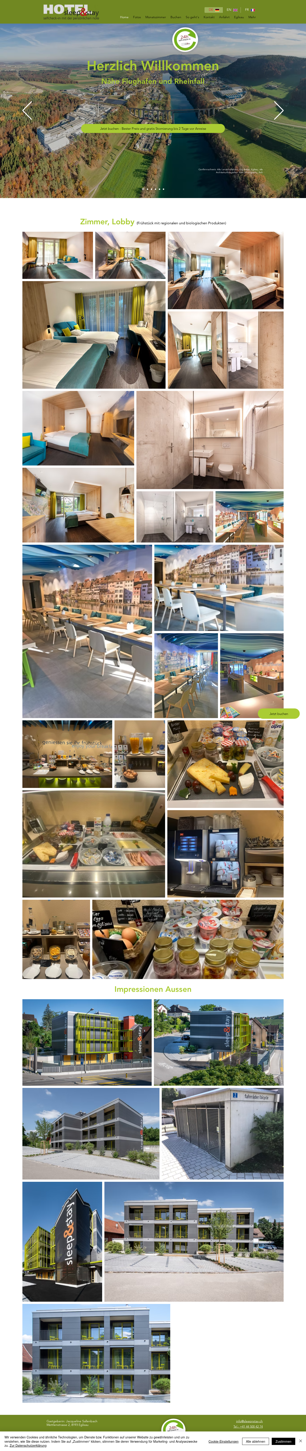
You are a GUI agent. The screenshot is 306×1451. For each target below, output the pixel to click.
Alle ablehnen (255, 1441)
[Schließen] (300, 1441)
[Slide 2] (151, 189)
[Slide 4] (159, 189)
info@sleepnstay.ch (249, 1421)
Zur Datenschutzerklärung (28, 1445)
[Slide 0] (142, 189)
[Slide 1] (146, 189)
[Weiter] (279, 110)
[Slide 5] (163, 189)
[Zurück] (27, 110)
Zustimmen (283, 1441)
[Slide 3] (155, 189)
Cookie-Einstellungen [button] (224, 1441)
